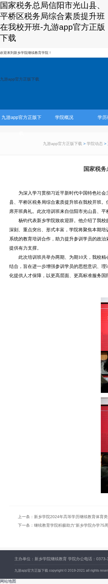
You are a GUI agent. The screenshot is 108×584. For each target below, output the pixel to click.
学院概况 (64, 117)
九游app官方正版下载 (19, 79)
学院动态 (95, 143)
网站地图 (8, 581)
